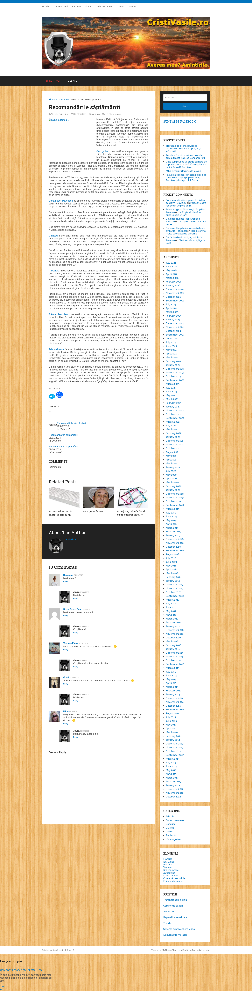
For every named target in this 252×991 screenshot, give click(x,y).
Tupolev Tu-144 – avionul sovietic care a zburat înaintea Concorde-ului (185, 156)
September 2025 (175, 300)
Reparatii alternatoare (175, 917)
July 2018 (171, 558)
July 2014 (171, 717)
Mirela (66, 711)
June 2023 (171, 391)
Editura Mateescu (172, 881)
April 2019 (171, 524)
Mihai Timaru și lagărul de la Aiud (183, 171)
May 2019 (171, 520)
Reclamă (76, 6)
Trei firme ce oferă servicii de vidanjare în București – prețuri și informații (183, 148)
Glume (88, 6)
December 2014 (175, 698)
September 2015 (175, 664)
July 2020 (171, 471)
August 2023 (173, 384)
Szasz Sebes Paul (72, 609)
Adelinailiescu (56, 349)
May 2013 (171, 770)
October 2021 (173, 448)
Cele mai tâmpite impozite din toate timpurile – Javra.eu (185, 229)
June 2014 (171, 721)
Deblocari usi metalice (175, 934)
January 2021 (173, 467)
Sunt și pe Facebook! (179, 121)
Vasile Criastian (59, 114)
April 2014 (171, 728)
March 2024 (172, 357)
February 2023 (173, 402)
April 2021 (171, 459)
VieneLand (169, 911)
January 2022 (173, 437)
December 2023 (175, 368)
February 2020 (174, 486)
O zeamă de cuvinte (174, 878)
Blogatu (167, 864)
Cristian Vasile (49, 950)
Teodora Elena (70, 643)
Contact (54, 81)
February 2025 (173, 315)
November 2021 (174, 444)
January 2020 (173, 490)
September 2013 (175, 755)
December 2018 (175, 539)
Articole (45, 6)
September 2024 (175, 334)
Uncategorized (61, 6)
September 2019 (175, 505)
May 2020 (171, 474)
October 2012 (173, 796)
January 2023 (173, 406)
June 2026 (171, 266)
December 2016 (175, 630)
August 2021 (172, 452)
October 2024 (173, 331)
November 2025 (175, 293)
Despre (72, 81)
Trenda (167, 923)
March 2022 (172, 429)
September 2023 (175, 380)
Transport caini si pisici (175, 900)
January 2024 (173, 365)
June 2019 (171, 516)
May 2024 (171, 349)
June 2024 (171, 346)
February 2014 (173, 736)
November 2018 (175, 543)
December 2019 (175, 493)
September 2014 (175, 709)
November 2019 (175, 497)
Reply (65, 581)
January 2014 (173, 739)
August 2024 (173, 338)
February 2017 (173, 622)
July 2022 (171, 425)
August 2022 (173, 421)
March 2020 (172, 482)
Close (3, 986)
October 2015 (173, 660)
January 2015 (173, 694)
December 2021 (174, 440)
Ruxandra (54, 270)
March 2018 (172, 573)
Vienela (167, 867)
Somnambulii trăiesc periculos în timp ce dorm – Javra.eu (186, 201)
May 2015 (171, 679)
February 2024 (174, 361)
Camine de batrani (173, 905)
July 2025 (171, 304)
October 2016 (173, 637)
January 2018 (173, 580)
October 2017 (173, 592)
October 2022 (173, 414)
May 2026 (171, 270)
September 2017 (175, 596)
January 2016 (173, 649)
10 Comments (113, 114)
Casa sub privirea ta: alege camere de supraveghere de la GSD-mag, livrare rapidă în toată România (186, 164)
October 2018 (173, 546)
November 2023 (175, 372)
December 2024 (175, 323)
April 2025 (171, 308)
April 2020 (171, 478)
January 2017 (173, 626)
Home (54, 99)
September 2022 (175, 418)
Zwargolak (169, 872)
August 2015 (172, 668)
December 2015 (174, 652)
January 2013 (173, 785)
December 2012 (174, 789)
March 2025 (172, 312)
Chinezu (53, 235)
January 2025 (173, 319)
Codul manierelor (104, 6)
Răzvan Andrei (171, 870)
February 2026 (174, 281)
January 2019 (173, 535)
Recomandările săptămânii (71, 423)
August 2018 (173, 554)
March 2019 (172, 527)
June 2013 (171, 766)
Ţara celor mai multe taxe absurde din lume (186, 232)
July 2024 (171, 342)
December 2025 (175, 289)
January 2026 (173, 285)
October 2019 (173, 501)
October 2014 (173, 705)
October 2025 (173, 296)
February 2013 (173, 781)
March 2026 (172, 278)
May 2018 (171, 565)
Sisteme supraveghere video (179, 929)
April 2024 (171, 353)
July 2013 (171, 762)
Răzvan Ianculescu (59, 314)
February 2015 (173, 690)
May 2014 (171, 724)
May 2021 (171, 456)
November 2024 (175, 327)
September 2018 (175, 550)
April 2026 (171, 274)
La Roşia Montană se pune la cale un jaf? (183, 213)
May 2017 (171, 611)
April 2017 (171, 615)
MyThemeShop (169, 950)
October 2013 (173, 751)
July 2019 (171, 512)
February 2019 (173, 531)
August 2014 (173, 713)
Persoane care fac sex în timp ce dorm (186, 204)
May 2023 (171, 395)
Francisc (167, 859)
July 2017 (171, 603)
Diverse (132, 6)
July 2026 (171, 262)
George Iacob (103, 151)
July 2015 (171, 671)
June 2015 (171, 675)
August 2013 (172, 758)
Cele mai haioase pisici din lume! (21, 970)
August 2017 (172, 599)
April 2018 (171, 569)
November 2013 (174, 747)
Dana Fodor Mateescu (61, 200)
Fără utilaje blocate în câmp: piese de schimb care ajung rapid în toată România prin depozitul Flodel (186, 177)
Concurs (120, 6)
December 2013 (174, 743)
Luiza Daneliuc (171, 875)
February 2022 (173, 433)
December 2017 (174, 584)
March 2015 (172, 686)
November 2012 (174, 792)
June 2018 (171, 562)
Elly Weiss (168, 861)
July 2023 (171, 387)
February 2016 (173, 645)
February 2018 (173, 577)
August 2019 (173, 509)
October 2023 (173, 376)
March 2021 (172, 463)
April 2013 (171, 774)
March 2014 (172, 732)
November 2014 (175, 702)
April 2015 (171, 683)
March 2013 (172, 777)
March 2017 (172, 618)
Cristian (71, 539)
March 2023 (172, 399)
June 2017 (171, 607)
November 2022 (175, 410)
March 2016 (172, 641)
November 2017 (174, 588)
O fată (66, 677)
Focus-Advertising (201, 950)
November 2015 (174, 656)
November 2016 (175, 633)
